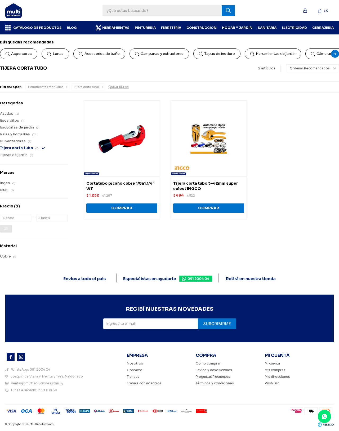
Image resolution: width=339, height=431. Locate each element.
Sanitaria (267, 28)
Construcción (201, 28)
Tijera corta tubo (86, 87)
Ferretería (171, 28)
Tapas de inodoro (219, 53)
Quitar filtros (118, 87)
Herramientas (116, 28)
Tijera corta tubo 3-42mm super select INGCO (205, 186)
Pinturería (145, 28)
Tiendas (133, 377)
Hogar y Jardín (237, 28)
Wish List (272, 383)
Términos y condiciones (215, 383)
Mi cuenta (272, 363)
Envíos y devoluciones (214, 370)
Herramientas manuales (45, 87)
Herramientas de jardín (276, 53)
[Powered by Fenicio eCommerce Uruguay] (326, 424)
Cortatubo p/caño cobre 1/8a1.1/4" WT (120, 186)
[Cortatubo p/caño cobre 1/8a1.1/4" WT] (122, 138)
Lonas (58, 53)
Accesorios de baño (102, 53)
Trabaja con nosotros (144, 383)
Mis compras (275, 370)
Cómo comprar (208, 363)
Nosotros (135, 363)
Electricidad (294, 28)
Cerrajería (323, 28)
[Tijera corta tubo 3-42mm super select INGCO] (209, 138)
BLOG (72, 28)
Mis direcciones (277, 377)
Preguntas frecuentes (213, 377)
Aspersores (21, 53)
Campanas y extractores (162, 53)
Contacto (134, 370)
